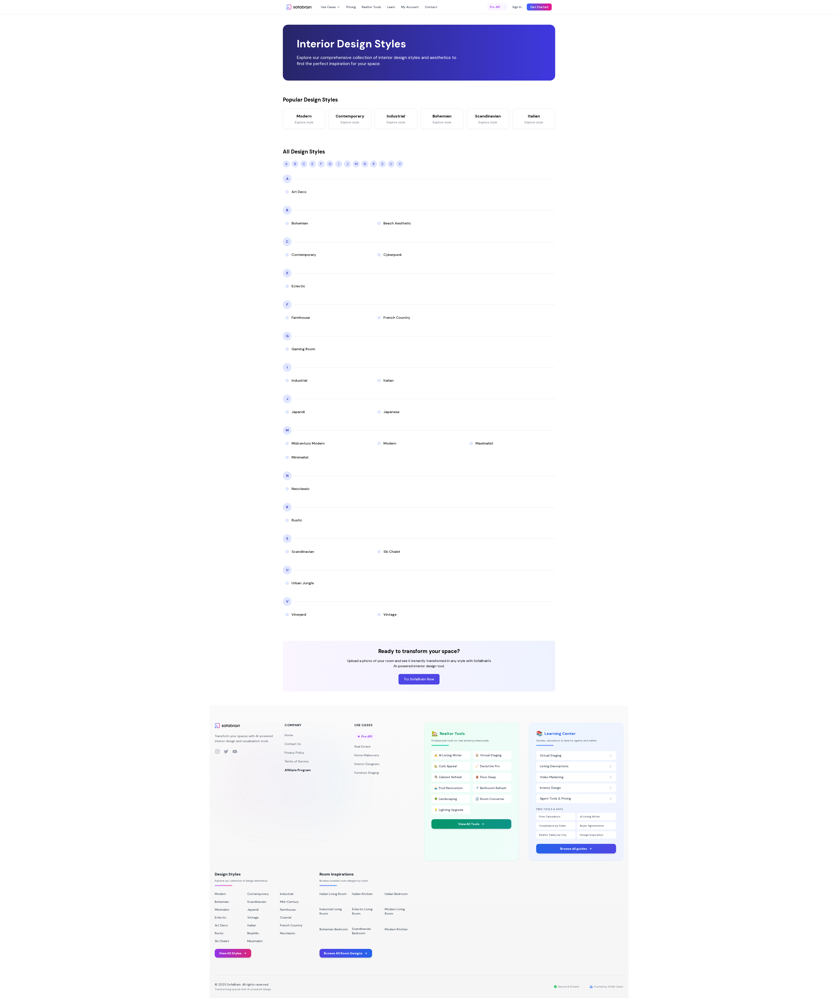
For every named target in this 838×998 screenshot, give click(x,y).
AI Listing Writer (590, 816)
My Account (410, 7)
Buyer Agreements (592, 825)
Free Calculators (549, 816)
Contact (431, 7)
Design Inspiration (591, 835)
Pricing (351, 7)
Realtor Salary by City (553, 835)
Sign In (517, 7)
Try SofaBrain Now (419, 679)
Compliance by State (552, 825)
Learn (391, 7)
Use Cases (328, 7)
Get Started (539, 7)
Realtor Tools (371, 7)
